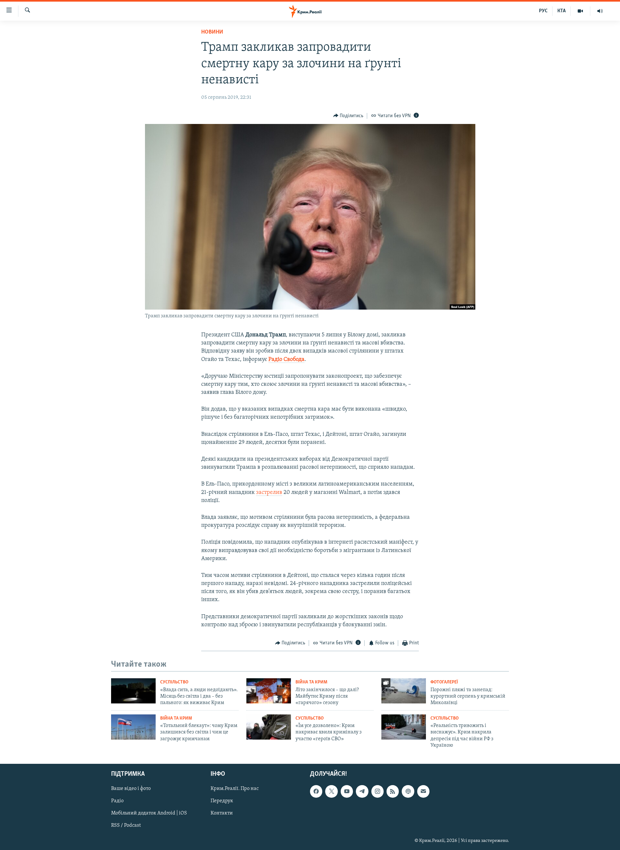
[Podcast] (408, 791)
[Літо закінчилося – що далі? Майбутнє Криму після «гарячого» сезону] (268, 690)
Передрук (222, 801)
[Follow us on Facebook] (316, 791)
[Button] (348, 116)
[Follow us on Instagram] (377, 791)
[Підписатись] (423, 791)
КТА (561, 11)
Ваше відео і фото (131, 788)
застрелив (269, 493)
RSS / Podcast (126, 825)
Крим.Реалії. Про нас (235, 788)
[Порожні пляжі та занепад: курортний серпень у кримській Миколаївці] (403, 690)
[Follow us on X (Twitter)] (331, 791)
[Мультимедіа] (580, 10)
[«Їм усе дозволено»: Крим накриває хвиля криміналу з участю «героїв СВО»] (268, 727)
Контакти (222, 813)
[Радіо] (600, 10)
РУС (543, 11)
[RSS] (393, 791)
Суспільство (174, 682)
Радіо (117, 801)
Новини (212, 32)
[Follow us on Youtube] (347, 791)
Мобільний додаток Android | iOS (149, 813)
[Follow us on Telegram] (362, 791)
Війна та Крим (311, 682)
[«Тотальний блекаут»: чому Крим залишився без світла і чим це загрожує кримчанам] (133, 727)
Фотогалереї (444, 682)
